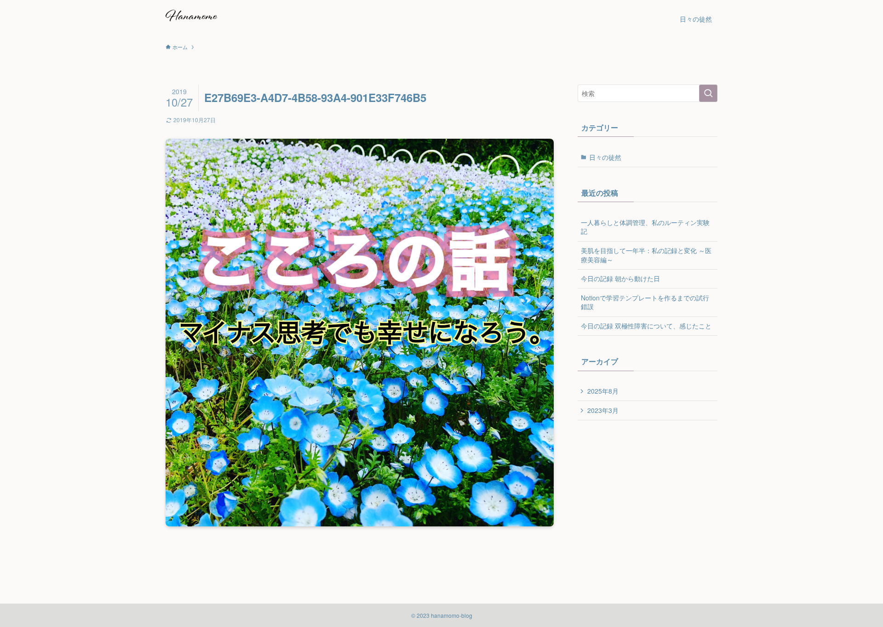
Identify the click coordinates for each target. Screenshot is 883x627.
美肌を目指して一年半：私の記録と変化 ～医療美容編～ (646, 255)
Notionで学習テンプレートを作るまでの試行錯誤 (645, 302)
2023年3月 (603, 410)
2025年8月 (603, 390)
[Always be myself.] (192, 18)
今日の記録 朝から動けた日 (620, 278)
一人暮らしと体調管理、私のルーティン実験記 (645, 227)
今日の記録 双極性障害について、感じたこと (646, 325)
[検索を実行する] (708, 93)
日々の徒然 (605, 157)
